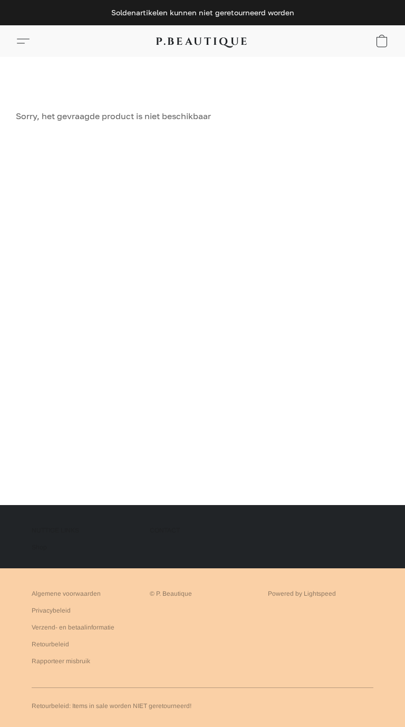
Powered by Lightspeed (302, 593)
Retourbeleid (50, 644)
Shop (39, 547)
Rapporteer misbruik (61, 661)
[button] (202, 41)
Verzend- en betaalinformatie (73, 627)
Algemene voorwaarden (66, 593)
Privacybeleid (51, 610)
